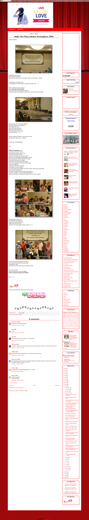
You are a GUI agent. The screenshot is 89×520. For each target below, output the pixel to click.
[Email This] (19, 313)
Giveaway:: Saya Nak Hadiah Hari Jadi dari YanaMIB (73, 152)
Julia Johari (14, 344)
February (67, 468)
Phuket (65, 238)
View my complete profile (74, 90)
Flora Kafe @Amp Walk (69, 416)
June (66, 461)
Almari (65, 293)
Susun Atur (66, 303)
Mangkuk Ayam (76, 322)
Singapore (66, 248)
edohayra (13, 375)
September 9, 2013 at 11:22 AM (18, 347)
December (67, 387)
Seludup (77, 313)
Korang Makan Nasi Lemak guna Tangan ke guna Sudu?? (71, 404)
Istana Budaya (70, 315)
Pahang (65, 234)
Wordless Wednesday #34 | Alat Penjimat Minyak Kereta (71, 449)
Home (34, 385)
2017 (65, 379)
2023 (65, 368)
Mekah (65, 231)
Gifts (65, 296)
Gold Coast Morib (67, 268)
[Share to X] (21, 313)
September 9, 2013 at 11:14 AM (18, 340)
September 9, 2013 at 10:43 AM (18, 332)
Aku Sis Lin (66, 334)
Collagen (64, 315)
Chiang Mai (66, 211)
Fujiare (64, 320)
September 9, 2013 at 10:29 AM (18, 325)
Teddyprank (74, 316)
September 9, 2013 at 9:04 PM (17, 380)
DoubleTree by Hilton (68, 265)
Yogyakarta (66, 251)
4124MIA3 (14, 351)
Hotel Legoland (67, 274)
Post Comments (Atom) (19, 387)
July (66, 459)
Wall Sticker (66, 305)
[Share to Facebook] (22, 313)
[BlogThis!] (20, 313)
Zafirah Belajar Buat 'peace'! (70, 415)
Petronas (70, 316)
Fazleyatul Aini (15, 321)
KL (64, 218)
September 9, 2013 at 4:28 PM (17, 363)
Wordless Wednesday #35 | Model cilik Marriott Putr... (72, 446)
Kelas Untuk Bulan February (69, 360)
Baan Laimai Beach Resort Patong (71, 259)
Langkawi (66, 223)
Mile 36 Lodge (67, 279)
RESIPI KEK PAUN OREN (69, 356)
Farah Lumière (67, 341)
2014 (65, 384)
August (66, 457)
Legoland (66, 224)
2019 (65, 375)
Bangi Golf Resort (71, 313)
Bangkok (66, 208)
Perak (65, 237)
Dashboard (12, 29)
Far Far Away (66, 267)
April (66, 464)
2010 (65, 475)
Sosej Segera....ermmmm (70, 413)
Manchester (66, 229)
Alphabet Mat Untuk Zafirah (70, 408)
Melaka (65, 232)
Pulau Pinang (66, 241)
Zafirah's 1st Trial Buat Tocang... (71, 426)
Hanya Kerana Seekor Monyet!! (71, 441)
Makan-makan (15, 314)
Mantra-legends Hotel (68, 277)
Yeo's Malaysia (76, 326)
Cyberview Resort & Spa (69, 262)
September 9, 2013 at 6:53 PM (17, 371)
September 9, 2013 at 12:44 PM (18, 355)
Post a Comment (13, 382)
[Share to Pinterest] (23, 313)
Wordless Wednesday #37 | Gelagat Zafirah (70, 406)
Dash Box (66, 264)
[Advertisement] (71, 52)
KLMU (67, 321)
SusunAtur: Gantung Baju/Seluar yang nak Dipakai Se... (71, 411)
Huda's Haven (67, 214)
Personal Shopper (67, 302)
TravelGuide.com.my (70, 326)
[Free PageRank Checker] (71, 126)
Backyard (66, 294)
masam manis (67, 359)
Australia (65, 204)
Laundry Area (66, 300)
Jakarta (65, 215)
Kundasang (66, 221)
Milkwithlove (65, 316)
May (66, 462)
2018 (65, 377)
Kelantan (65, 220)
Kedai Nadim (70, 321)
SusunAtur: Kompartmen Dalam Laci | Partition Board (71, 433)
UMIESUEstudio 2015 (47, 519)
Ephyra (65, 312)
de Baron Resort (67, 286)
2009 (65, 477)
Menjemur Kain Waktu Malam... (71, 427)
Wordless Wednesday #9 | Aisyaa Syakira (73, 182)
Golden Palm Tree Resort (69, 270)
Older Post (57, 385)
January (67, 469)
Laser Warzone (65, 322)
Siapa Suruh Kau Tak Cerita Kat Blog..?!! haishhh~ (73, 195)
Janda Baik (66, 217)
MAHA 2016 (71, 322)
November (67, 389)
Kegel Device (76, 315)
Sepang (65, 246)
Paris (65, 235)
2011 (65, 473)
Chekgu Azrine (15, 359)
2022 (65, 370)
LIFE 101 (47, 518)
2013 (65, 386)
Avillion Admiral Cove (68, 257)
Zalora (64, 327)
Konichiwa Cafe (76, 321)
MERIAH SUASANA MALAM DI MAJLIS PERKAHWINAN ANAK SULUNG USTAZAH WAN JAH (73, 337)
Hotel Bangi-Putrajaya (68, 273)
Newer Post (11, 385)
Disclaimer (21, 29)
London (65, 228)
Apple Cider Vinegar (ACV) (71, 317)
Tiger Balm (65, 326)
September (67, 392)
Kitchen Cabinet (67, 299)
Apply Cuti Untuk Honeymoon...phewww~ (74, 158)
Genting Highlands (67, 212)
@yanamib (71, 114)
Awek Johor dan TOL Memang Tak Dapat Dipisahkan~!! (73, 164)
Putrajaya (66, 243)
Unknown (14, 367)
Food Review (72, 312)
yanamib (71, 89)
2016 (65, 380)
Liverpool (66, 226)
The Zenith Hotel (67, 285)
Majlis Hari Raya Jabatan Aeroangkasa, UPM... (70, 439)
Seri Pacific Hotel (67, 283)
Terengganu (66, 249)
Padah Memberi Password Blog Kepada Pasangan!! (73, 170)
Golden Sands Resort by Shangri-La (71, 271)
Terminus (74, 325)
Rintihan (20, 314)
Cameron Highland (67, 209)
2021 (65, 372)
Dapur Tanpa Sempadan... (69, 355)
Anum (13, 329)
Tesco (78, 325)
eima (13, 336)
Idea (65, 297)
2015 (65, 382)
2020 (65, 373)
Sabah (65, 244)
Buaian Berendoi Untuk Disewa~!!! (72, 421)
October (67, 391)
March (66, 466)
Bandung (66, 206)
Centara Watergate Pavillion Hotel (70, 260)
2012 (65, 472)
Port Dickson (66, 240)
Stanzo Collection (70, 325)
